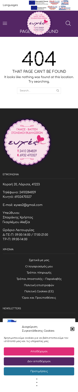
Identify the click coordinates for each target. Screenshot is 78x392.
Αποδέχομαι (39, 351)
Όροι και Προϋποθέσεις (39, 297)
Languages (10, 5)
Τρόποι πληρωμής (39, 272)
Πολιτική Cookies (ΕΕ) (39, 291)
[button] (72, 329)
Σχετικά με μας (39, 260)
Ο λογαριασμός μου (39, 266)
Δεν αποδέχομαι (39, 361)
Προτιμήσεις (39, 371)
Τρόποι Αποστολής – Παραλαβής (39, 278)
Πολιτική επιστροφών (39, 285)
